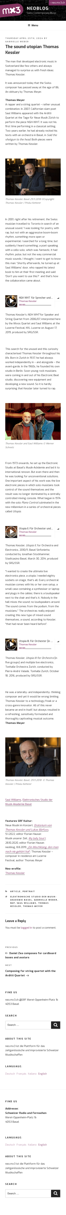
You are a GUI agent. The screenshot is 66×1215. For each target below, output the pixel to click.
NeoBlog (38, 8)
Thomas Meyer (33, 906)
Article (15, 891)
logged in (26, 927)
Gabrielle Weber (17, 41)
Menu (35, 25)
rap (12, 903)
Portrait (29, 891)
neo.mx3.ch (57, 2)
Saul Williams (13, 800)
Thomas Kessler (15, 873)
